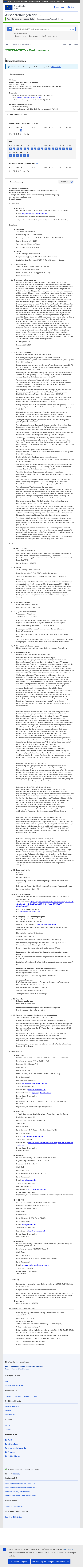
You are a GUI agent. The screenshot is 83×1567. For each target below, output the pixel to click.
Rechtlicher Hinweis (12, 1407)
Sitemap (8, 1429)
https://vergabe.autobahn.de (30, 911)
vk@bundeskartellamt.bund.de (32, 1136)
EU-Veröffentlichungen (13, 1456)
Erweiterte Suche (20, 36)
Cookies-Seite (67, 1549)
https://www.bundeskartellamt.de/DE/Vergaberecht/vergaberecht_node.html (44, 1144)
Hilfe (6, 1381)
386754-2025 (56, 67)
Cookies (8, 1411)
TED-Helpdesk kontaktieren (14, 1385)
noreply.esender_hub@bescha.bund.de (35, 1265)
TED (6, 44)
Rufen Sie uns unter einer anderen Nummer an (21, 1488)
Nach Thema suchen (48, 36)
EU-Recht (8, 1440)
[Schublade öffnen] (7, 60)
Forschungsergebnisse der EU (15, 1448)
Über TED (8, 1425)
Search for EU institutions (13, 1506)
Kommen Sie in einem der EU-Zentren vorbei (20, 1496)
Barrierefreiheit (10, 1415)
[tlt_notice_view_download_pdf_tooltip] (10, 148)
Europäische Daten (11, 1444)
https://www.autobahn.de (36, 1090)
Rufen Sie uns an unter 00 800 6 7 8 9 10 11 (20, 1484)
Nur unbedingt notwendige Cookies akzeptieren (50, 1562)
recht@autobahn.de (29, 1180)
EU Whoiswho (10, 1452)
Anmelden (60, 7)
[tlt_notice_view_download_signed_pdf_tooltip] (21, 130)
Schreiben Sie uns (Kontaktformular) (17, 1492)
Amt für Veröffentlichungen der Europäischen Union (24, 1366)
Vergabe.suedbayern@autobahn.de (29, 97)
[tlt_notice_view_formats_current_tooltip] (71, 182)
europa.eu (16, 1474)
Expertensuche (33, 36)
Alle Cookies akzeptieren (19, 1562)
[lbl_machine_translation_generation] (37, 164)
